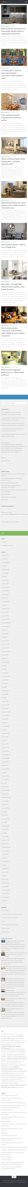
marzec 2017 (5, 872)
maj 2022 (5, 687)
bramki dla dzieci (18, 1040)
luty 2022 (5, 697)
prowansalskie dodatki (15, 1071)
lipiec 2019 (5, 804)
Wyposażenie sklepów (6, 1157)
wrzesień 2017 (6, 851)
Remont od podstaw (6, 1121)
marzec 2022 (5, 694)
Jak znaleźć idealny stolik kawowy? (9, 1135)
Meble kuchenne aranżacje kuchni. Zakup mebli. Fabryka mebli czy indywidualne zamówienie (13, 31)
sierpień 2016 (6, 897)
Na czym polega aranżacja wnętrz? (9, 1095)
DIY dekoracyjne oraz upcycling (10, 917)
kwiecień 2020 (6, 776)
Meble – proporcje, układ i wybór (10, 924)
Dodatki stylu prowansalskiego (8, 497)
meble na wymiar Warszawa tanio (14, 1060)
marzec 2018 (5, 829)
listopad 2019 (6, 794)
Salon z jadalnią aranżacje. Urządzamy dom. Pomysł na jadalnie (11, 117)
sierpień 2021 (6, 719)
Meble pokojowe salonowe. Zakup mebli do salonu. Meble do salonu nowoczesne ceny (13, 205)
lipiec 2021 (5, 722)
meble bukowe (21, 1055)
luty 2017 (5, 876)
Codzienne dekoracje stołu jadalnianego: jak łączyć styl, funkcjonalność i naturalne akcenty (15, 954)
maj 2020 (5, 772)
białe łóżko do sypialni (7, 1040)
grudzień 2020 (6, 747)
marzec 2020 (5, 779)
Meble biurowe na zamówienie (16, 1052)
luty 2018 (5, 833)
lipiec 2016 (5, 900)
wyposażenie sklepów (8, 1085)
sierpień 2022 (6, 680)
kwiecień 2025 (6, 608)
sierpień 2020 (6, 762)
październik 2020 (6, 754)
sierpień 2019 (6, 801)
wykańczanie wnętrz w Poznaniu (9, 1083)
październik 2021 (6, 712)
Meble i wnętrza (5, 26)
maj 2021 (5, 729)
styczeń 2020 (6, 786)
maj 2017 (5, 865)
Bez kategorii (6, 910)
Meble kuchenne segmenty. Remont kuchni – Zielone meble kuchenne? (12, 372)
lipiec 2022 (5, 683)
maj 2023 (5, 665)
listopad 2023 (6, 648)
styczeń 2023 (6, 672)
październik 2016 (6, 890)
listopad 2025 (6, 583)
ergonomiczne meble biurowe (11, 1047)
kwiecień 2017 (6, 868)
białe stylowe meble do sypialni (17, 1038)
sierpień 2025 (6, 594)
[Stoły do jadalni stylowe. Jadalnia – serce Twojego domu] (14, 231)
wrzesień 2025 (6, 591)
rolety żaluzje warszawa (12, 1075)
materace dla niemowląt (5, 1052)
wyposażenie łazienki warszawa (13, 1086)
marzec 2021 (5, 737)
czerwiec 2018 (6, 819)
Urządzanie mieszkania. (6, 1159)
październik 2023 (6, 651)
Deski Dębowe (13, 1044)
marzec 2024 (5, 633)
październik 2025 (6, 587)
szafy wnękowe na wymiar (7, 1079)
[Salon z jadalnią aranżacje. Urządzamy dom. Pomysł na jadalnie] (14, 101)
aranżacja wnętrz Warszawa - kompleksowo (16, 1034)
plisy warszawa (17, 1065)
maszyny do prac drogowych (18, 1051)
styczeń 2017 (6, 879)
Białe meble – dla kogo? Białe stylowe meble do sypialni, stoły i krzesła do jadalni (13, 286)
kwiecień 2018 (6, 826)
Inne (4, 921)
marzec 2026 (5, 573)
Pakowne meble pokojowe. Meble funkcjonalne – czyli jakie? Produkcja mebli (13, 161)
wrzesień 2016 (6, 893)
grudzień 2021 (6, 705)
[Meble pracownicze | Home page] (9, 2)
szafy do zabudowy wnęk (19, 1077)
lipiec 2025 (5, 598)
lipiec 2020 (5, 765)
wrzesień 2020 (6, 758)
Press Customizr (22, 1182)
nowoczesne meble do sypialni (6, 1063)
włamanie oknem (20, 1087)
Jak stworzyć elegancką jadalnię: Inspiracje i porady (13, 1150)
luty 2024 (5, 637)
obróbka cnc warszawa (17, 1063)
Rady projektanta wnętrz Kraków (14, 1073)
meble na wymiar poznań (9, 1057)
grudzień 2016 (6, 883)
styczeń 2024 (6, 640)
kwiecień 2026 (6, 569)
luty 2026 (5, 576)
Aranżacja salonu (5, 1034)
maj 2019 (5, 811)
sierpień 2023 (6, 655)
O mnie (4, 542)
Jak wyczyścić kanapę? (6, 1109)
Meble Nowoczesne (9, 1061)
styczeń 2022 (6, 701)
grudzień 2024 (6, 619)
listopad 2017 (6, 843)
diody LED (18, 1044)
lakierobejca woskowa (14, 1049)
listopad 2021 (6, 708)
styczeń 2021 (6, 744)
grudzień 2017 (6, 840)
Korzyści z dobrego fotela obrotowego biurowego (13, 1102)
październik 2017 (6, 847)
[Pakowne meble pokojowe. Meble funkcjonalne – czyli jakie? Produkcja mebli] (14, 145)
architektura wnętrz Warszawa (9, 1036)
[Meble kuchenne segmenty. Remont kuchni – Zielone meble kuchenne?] (14, 358)
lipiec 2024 (5, 630)
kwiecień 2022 (6, 690)
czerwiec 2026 (6, 562)
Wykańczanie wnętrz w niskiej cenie (9, 483)
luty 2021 (5, 740)
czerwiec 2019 (6, 808)
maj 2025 (5, 605)
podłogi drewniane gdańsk (10, 1068)
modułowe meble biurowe (19, 1061)
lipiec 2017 (5, 858)
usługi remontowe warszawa (20, 1081)
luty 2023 (5, 669)
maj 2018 (5, 822)
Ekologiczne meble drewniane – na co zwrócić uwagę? (14, 1147)
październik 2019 (6, 797)
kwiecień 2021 (6, 733)
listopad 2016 (6, 886)
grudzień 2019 (6, 790)
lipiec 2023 (5, 658)
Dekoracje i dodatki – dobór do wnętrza (12, 914)
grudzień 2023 (6, 644)
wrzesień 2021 (6, 715)
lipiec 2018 (5, 815)
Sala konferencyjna (5, 494)
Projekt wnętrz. (4, 499)
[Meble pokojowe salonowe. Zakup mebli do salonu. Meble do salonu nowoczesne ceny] (14, 189)
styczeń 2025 (6, 615)
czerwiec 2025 (6, 601)
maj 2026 (5, 566)
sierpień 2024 (6, 626)
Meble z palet (4, 1133)
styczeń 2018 (6, 836)
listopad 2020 (6, 751)
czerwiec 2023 (6, 662)
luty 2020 (5, 783)
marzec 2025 (5, 612)
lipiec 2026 (5, 559)
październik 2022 (6, 676)
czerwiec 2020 (6, 769)
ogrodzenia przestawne (7, 1065)
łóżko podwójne (14, 452)
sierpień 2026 (6, 555)
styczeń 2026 (6, 580)
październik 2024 (6, 623)
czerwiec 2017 (6, 861)
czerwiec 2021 (6, 726)
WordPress (10, 1182)
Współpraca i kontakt (8, 545)
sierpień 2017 (6, 854)
